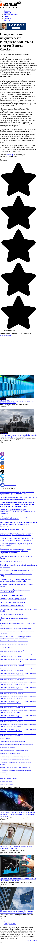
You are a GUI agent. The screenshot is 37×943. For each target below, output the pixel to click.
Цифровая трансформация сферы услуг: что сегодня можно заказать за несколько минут (18, 498)
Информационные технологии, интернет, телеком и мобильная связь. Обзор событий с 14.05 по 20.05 (18, 734)
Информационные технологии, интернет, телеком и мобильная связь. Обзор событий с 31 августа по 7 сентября (18, 683)
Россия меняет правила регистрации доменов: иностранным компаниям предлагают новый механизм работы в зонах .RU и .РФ (17, 504)
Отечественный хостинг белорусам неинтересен (14, 641)
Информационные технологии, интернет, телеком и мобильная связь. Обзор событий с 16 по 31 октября (18, 664)
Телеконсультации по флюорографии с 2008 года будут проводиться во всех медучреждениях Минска (16, 637)
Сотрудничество (10, 924)
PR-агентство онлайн (6, 784)
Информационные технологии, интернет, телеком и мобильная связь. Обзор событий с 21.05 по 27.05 (18, 730)
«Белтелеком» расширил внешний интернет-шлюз (14, 756)
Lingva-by (9, 155)
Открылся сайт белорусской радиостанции (12, 741)
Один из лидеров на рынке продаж (12, 614)
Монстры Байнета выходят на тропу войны (12, 775)
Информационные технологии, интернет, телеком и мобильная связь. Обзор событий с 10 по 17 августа (18, 692)
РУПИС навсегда (5, 738)
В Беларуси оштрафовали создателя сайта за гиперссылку (16, 744)
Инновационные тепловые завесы (12, 606)
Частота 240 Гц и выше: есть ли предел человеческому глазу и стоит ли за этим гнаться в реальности (17, 511)
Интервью (7, 20)
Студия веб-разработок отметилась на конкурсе (14, 644)
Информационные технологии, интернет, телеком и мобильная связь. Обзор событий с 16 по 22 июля (18, 697)
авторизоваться (5, 335)
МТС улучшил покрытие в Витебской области (16, 570)
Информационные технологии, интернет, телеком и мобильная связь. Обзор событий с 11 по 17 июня (18, 716)
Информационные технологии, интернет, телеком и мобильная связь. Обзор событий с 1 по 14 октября (18, 669)
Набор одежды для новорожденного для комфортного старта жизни (14, 518)
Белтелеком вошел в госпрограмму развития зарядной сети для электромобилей (17, 493)
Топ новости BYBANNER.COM (12, 529)
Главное (7, 11)
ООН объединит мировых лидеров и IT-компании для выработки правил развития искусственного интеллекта (17, 814)
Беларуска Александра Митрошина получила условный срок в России (16, 847)
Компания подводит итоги (7, 747)
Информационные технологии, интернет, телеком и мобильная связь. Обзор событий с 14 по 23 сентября (18, 674)
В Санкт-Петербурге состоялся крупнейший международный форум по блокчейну (15, 580)
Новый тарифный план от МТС (11, 561)
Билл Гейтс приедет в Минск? (8, 778)
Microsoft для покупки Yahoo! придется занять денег (15, 767)
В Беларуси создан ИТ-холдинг (11, 595)
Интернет (7, 13)
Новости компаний (11, 14)
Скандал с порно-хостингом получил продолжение (14, 759)
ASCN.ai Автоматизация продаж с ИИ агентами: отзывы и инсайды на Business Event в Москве (17, 539)
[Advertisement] (18, 356)
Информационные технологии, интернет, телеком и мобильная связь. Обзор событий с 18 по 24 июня (18, 711)
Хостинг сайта (32, 940)
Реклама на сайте (10, 485)
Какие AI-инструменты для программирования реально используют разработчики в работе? (16, 534)
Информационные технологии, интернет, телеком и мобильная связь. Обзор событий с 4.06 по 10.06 (18, 720)
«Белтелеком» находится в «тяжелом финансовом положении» (14, 619)
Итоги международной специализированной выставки (15, 628)
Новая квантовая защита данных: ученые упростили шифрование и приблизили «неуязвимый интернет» (15, 551)
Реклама (7, 922)
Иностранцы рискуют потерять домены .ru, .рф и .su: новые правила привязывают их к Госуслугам (18, 524)
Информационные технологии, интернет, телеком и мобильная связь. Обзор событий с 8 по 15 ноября (18, 655)
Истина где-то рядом (6, 647)
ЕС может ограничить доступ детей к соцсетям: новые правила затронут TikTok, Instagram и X (17, 912)
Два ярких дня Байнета (6, 781)
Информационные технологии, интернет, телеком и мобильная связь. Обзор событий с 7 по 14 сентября (18, 678)
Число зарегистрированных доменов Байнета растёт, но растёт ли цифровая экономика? (18, 436)
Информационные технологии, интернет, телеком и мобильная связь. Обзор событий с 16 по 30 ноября (18, 650)
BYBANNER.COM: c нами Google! (10, 753)
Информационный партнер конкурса (13, 599)
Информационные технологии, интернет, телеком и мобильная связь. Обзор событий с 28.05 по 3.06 (18, 725)
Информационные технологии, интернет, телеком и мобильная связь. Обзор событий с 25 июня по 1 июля (18, 706)
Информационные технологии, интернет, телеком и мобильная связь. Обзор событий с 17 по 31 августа (18, 688)
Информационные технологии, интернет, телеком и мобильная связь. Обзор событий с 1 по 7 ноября (18, 660)
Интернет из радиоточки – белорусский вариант (14, 750)
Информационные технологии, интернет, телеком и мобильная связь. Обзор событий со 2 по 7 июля (18, 702)
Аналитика (8, 18)
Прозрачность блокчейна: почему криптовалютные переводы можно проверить (18, 879)
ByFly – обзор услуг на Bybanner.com (13, 602)
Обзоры (7, 16)
